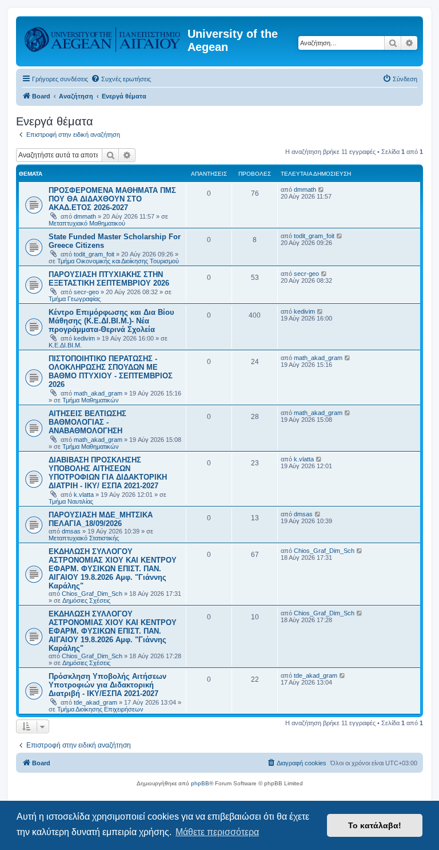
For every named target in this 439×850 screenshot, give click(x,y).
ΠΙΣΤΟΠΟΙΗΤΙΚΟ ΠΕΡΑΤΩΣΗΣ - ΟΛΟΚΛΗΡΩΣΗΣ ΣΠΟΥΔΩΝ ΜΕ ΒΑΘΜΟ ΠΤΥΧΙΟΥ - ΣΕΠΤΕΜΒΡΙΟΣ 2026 (111, 371)
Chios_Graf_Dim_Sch (92, 593)
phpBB (200, 783)
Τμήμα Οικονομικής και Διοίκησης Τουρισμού (118, 261)
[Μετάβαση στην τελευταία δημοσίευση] (321, 189)
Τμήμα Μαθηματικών (90, 400)
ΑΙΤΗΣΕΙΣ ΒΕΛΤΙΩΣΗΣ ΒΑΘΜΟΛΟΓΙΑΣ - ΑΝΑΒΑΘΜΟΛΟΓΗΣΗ (87, 422)
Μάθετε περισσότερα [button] (217, 832)
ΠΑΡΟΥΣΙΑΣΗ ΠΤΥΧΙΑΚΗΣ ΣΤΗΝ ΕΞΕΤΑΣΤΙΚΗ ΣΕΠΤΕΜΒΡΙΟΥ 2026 (109, 278)
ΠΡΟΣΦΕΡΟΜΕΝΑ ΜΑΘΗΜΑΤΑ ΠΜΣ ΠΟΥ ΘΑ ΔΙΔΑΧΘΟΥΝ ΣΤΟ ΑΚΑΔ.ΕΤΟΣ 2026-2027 (112, 199)
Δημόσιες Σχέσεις (86, 600)
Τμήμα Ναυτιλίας (71, 501)
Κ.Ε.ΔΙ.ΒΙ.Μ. (65, 345)
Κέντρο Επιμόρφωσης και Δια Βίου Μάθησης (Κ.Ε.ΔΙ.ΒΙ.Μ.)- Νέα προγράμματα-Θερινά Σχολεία (111, 321)
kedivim (84, 338)
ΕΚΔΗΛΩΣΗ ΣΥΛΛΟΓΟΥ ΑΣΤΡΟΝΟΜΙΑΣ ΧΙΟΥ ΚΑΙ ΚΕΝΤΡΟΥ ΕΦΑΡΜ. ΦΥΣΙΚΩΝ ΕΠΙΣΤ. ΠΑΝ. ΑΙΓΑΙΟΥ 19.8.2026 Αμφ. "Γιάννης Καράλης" (113, 568)
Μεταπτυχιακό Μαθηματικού (87, 223)
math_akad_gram (98, 393)
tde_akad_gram (95, 702)
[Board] (103, 37)
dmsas (71, 531)
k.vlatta (84, 494)
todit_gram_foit (94, 254)
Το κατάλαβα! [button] (374, 825)
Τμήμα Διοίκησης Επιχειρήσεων (100, 709)
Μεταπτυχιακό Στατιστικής (84, 538)
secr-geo (86, 291)
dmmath (85, 216)
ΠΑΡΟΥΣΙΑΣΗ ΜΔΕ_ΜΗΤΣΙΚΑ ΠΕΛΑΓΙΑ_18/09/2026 (101, 519)
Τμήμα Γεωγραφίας (75, 298)
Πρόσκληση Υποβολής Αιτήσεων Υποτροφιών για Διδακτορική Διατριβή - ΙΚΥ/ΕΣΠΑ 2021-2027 (107, 685)
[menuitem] (121, 79)
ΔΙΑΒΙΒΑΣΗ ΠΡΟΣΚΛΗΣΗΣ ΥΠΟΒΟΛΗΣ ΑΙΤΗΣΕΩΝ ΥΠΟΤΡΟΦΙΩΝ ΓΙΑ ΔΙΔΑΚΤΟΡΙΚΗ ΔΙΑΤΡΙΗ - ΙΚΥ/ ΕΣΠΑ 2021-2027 (108, 473)
